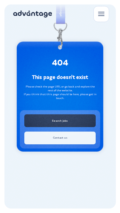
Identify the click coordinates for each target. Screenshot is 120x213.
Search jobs (60, 120)
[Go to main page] (32, 14)
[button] (101, 14)
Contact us (60, 137)
